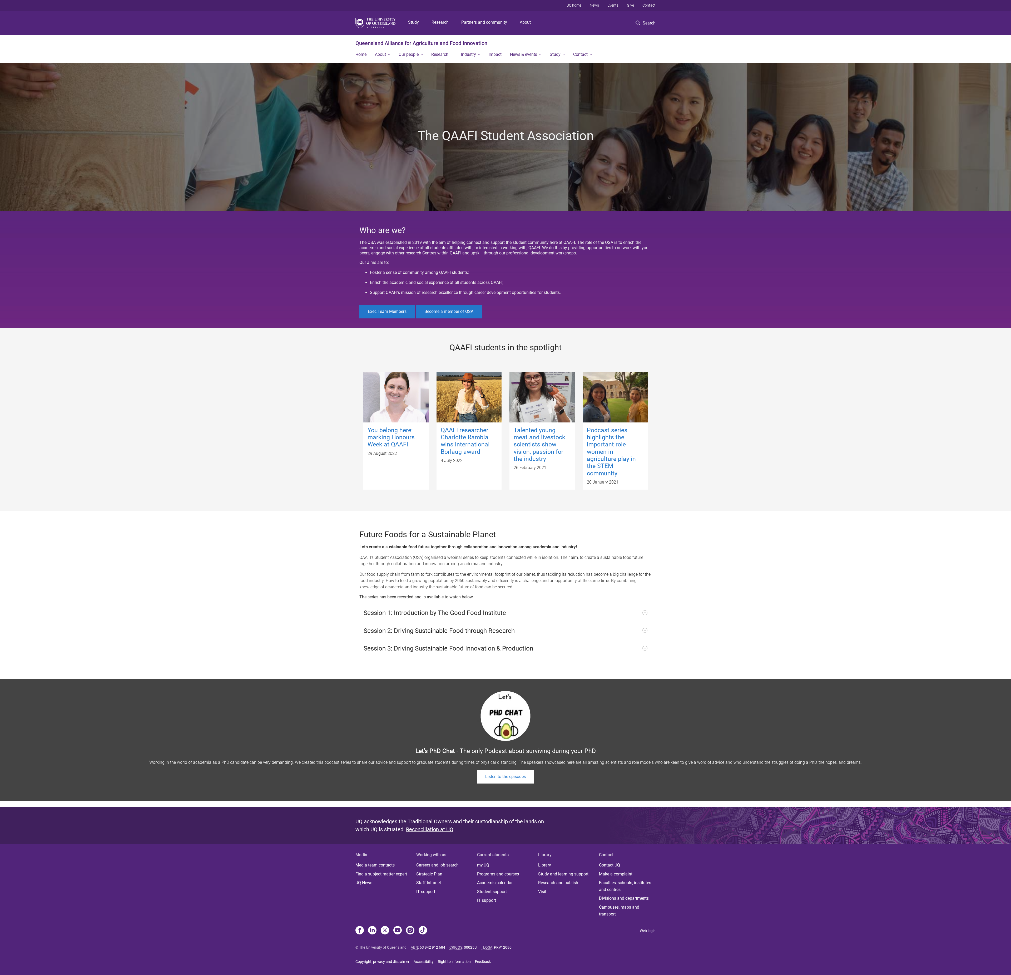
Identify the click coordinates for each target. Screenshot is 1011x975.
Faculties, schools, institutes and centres (625, 886)
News (594, 5)
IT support (425, 891)
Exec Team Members (387, 311)
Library (544, 865)
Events (612, 5)
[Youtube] (397, 930)
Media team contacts (375, 865)
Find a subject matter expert (381, 873)
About (525, 22)
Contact (649, 5)
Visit (542, 891)
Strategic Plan (429, 873)
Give (630, 5)
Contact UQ (609, 865)
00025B (470, 947)
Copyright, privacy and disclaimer (382, 961)
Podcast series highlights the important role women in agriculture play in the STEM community (611, 452)
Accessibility (424, 961)
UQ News (363, 882)
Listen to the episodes (505, 776)
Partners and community (484, 22)
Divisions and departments (624, 898)
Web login (648, 931)
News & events (523, 54)
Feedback (483, 961)
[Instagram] (410, 930)
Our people (409, 54)
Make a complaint (615, 873)
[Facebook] (359, 930)
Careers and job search (437, 865)
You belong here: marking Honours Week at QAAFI (391, 437)
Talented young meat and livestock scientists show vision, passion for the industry (539, 444)
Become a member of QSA (448, 311)
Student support (492, 891)
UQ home (574, 5)
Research (440, 22)
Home (360, 54)
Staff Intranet (428, 882)
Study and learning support (563, 873)
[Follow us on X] (385, 930)
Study (413, 22)
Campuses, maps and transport (619, 911)
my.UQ (483, 865)
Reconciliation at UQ (429, 829)
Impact (495, 54)
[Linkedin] (372, 930)
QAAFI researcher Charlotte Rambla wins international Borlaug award (465, 441)
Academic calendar (495, 882)
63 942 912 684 (432, 947)
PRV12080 (503, 947)
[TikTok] (423, 930)
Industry (468, 54)
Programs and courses (498, 873)
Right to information (454, 961)
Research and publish (558, 882)
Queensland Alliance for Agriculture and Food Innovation (421, 43)
